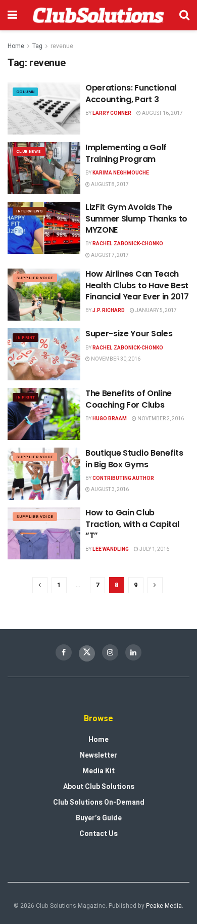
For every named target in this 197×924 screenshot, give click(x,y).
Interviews (29, 211)
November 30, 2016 (115, 359)
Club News (28, 151)
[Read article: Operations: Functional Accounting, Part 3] (44, 108)
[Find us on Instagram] (110, 652)
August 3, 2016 (109, 489)
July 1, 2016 (153, 549)
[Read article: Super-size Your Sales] (44, 354)
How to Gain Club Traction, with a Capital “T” (132, 524)
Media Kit (98, 771)
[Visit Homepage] (98, 15)
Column (25, 92)
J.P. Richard (108, 310)
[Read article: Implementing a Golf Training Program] (44, 168)
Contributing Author (123, 478)
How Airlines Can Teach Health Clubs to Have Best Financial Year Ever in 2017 (136, 285)
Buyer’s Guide (99, 818)
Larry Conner (111, 113)
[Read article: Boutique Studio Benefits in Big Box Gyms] (44, 474)
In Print (25, 337)
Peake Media (164, 905)
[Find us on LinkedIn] (133, 652)
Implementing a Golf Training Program (126, 153)
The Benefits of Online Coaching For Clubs (128, 398)
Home (16, 46)
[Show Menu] (12, 15)
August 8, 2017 (109, 184)
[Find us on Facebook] (64, 652)
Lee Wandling (110, 549)
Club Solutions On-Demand (98, 802)
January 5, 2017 (155, 310)
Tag (37, 46)
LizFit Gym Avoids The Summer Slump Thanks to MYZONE (136, 218)
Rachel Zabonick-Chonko (127, 243)
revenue (62, 46)
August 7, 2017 (109, 255)
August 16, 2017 (162, 113)
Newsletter (98, 755)
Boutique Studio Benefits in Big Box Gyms (134, 458)
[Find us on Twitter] (87, 653)
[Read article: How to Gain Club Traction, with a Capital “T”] (44, 533)
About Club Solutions (98, 786)
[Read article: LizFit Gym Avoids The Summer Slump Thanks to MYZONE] (44, 228)
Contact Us (98, 833)
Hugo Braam (109, 418)
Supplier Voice (35, 278)
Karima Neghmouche (120, 173)
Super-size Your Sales (128, 333)
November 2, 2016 (160, 418)
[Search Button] (184, 15)
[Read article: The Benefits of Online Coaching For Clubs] (44, 414)
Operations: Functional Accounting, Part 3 (130, 93)
